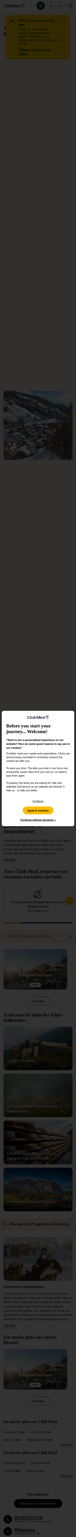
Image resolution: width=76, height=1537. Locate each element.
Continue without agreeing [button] (38, 820)
